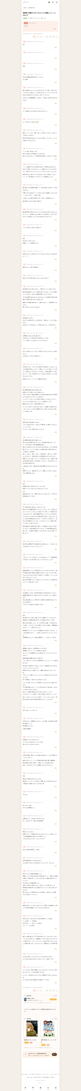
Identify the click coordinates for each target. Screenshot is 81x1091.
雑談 (48, 1089)
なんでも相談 (31, 1074)
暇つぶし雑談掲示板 (29, 7)
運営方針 (52, 1077)
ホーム (25, 1089)
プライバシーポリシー (40, 1080)
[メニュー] (56, 2)
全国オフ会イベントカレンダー (42, 1074)
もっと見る (54, 995)
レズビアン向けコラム (54, 1074)
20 (53, 36)
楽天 (31, 1042)
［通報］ (54, 29)
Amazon (26, 1042)
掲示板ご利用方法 (37, 1077)
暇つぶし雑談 (24, 1074)
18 (46, 36)
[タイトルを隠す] (49, 2)
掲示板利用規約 (46, 1077)
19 (50, 36)
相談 (40, 1089)
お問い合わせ (29, 1077)
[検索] (52, 2)
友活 (33, 1089)
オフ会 (56, 1089)
